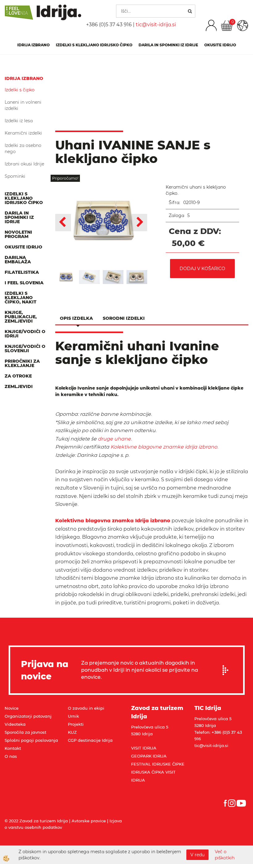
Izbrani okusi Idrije (24, 164)
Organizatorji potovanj (28, 716)
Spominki (15, 176)
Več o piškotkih (224, 855)
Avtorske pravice (89, 820)
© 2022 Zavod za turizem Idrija (36, 820)
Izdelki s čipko (20, 90)
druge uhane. (115, 439)
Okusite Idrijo (220, 45)
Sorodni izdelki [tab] (124, 318)
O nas (11, 756)
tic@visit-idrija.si (156, 24)
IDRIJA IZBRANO (33, 45)
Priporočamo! (65, 178)
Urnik (73, 716)
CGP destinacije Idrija (90, 740)
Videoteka (15, 724)
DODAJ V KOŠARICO (202, 268)
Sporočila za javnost (25, 732)
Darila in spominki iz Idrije (168, 45)
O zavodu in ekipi (86, 708)
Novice (12, 708)
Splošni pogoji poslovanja (31, 740)
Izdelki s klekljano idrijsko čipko (94, 45)
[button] (139, 222)
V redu (197, 855)
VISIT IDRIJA (143, 747)
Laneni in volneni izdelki (23, 105)
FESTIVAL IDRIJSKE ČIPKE (158, 764)
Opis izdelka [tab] (76, 318)
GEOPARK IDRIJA (149, 755)
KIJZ (72, 732)
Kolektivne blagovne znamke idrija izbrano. (164, 447)
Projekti (76, 724)
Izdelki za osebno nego (23, 148)
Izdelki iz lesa (19, 120)
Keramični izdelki (23, 133)
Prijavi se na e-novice (227, 670)
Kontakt (13, 748)
